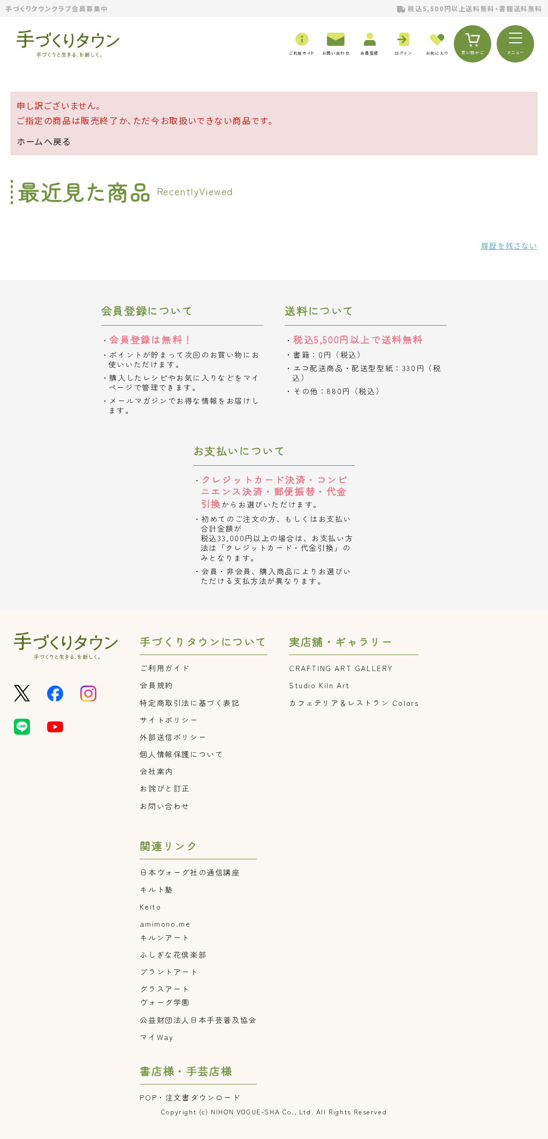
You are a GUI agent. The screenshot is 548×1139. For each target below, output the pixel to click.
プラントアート (169, 971)
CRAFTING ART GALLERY (341, 668)
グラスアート (165, 988)
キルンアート (165, 937)
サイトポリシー (169, 719)
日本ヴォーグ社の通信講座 (190, 872)
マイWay (156, 1037)
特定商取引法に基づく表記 (190, 702)
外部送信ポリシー (173, 737)
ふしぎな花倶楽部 (173, 954)
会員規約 (156, 685)
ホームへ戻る (44, 141)
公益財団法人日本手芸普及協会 (198, 1019)
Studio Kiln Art (319, 685)
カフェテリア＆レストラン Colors (353, 702)
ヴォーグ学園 (165, 1002)
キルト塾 (156, 889)
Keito (150, 906)
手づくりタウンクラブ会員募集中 (56, 8)
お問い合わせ (165, 806)
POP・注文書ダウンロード (190, 1097)
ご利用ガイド (165, 668)
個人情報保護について (181, 754)
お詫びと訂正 (165, 788)
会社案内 (156, 771)
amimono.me (165, 923)
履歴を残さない (509, 245)
